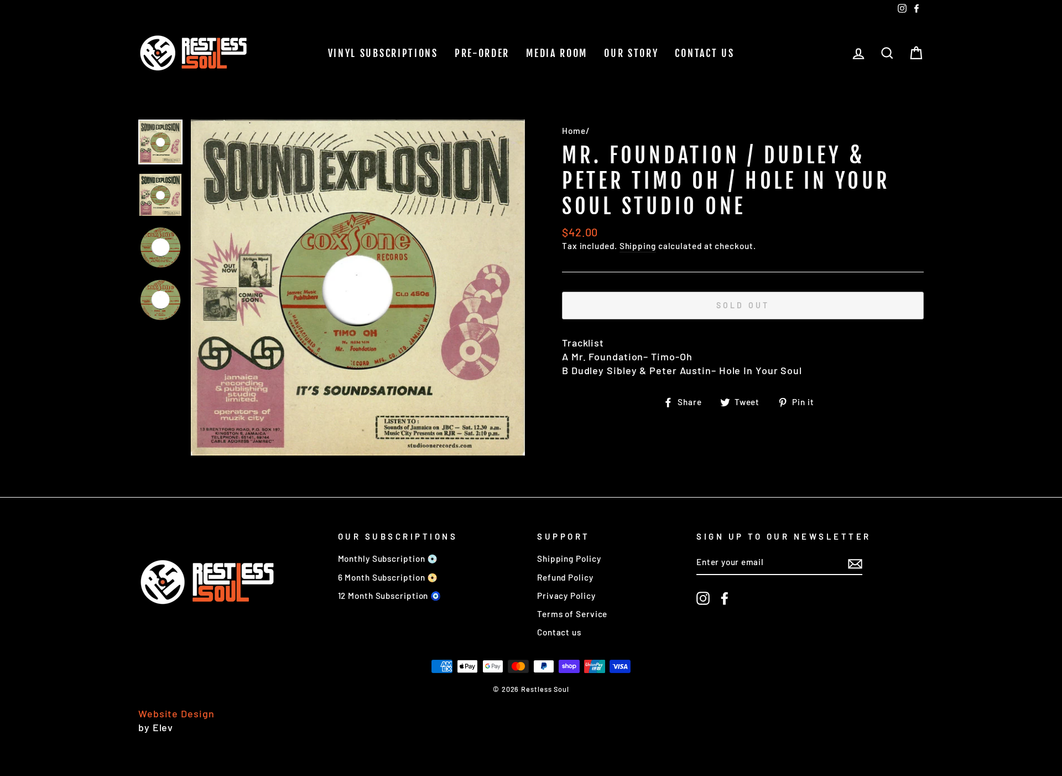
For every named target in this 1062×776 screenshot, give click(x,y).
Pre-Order (482, 53)
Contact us (704, 53)
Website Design (176, 713)
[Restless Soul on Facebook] (724, 598)
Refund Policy (565, 577)
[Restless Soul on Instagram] (703, 598)
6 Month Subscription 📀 (388, 577)
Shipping (638, 246)
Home (574, 131)
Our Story (631, 53)
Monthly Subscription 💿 (388, 558)
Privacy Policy (566, 596)
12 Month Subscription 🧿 (390, 596)
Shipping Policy (569, 558)
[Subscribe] (855, 563)
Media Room (556, 53)
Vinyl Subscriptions (383, 53)
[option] (358, 288)
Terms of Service (572, 614)
